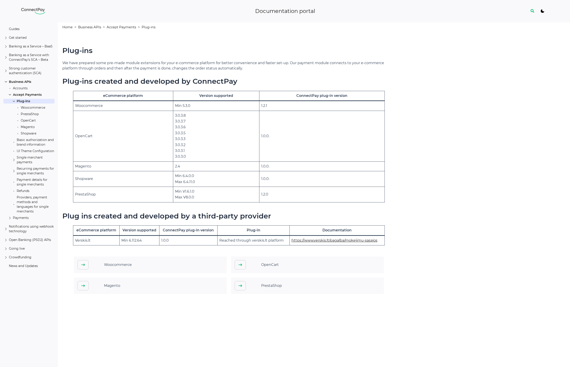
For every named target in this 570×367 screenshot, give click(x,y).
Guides (14, 29)
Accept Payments (27, 95)
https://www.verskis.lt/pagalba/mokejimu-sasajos (334, 240)
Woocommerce (33, 108)
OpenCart (28, 120)
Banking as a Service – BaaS (31, 46)
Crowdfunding (20, 257)
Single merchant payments (30, 159)
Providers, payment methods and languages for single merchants (33, 204)
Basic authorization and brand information (35, 142)
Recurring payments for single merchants (35, 171)
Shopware (28, 133)
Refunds (23, 191)
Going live (17, 249)
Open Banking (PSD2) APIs (30, 240)
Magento (28, 127)
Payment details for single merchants (32, 182)
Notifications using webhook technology (31, 228)
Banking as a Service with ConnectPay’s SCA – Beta (29, 57)
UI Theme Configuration (35, 151)
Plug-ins (23, 101)
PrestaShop (30, 114)
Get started (17, 38)
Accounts (20, 88)
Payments (21, 218)
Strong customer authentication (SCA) (25, 70)
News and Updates (23, 266)
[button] (533, 11)
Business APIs (20, 82)
